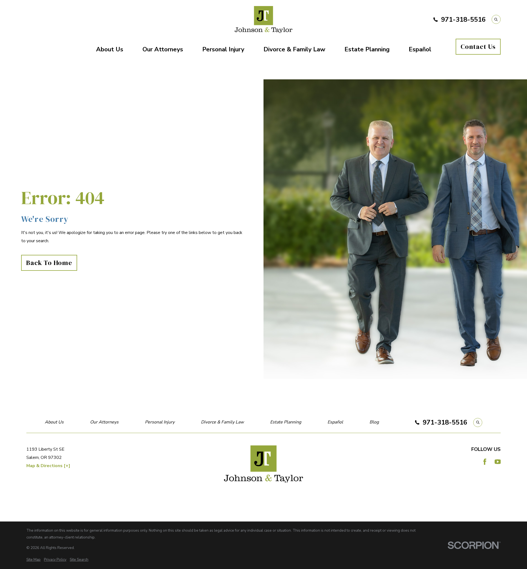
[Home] (263, 19)
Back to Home (49, 262)
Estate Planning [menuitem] (366, 49)
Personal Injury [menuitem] (223, 49)
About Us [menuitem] (109, 49)
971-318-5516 (463, 19)
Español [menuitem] (420, 49)
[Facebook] (485, 462)
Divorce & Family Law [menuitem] (294, 49)
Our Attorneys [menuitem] (162, 49)
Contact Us (478, 46)
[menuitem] (33, 559)
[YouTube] (498, 462)
